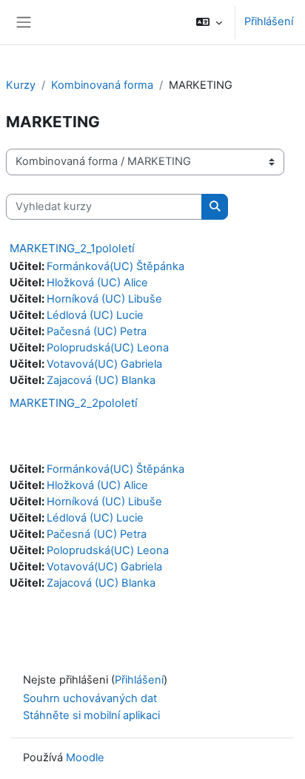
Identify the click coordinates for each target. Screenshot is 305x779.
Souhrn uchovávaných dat (90, 698)
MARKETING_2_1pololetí (72, 248)
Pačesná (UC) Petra (97, 331)
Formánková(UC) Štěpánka (115, 266)
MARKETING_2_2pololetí (74, 403)
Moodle (85, 757)
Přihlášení (268, 21)
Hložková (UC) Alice (97, 282)
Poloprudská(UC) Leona (108, 347)
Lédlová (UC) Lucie (95, 315)
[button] (209, 22)
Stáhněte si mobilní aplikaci (91, 715)
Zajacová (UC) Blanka (101, 380)
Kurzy (21, 85)
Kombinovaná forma (102, 85)
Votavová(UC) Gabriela (104, 364)
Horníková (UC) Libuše (104, 299)
